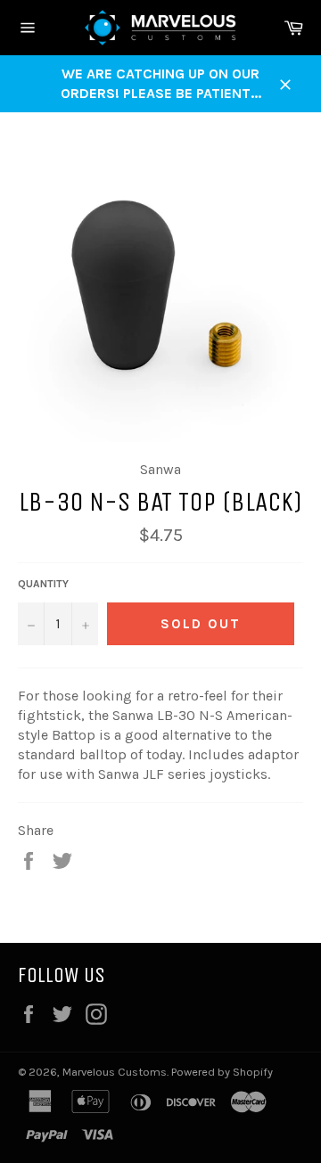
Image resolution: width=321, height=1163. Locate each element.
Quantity (43, 583)
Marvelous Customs (114, 1071)
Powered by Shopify (222, 1071)
